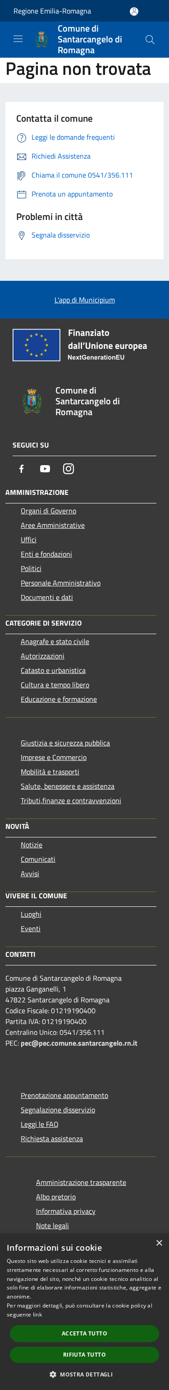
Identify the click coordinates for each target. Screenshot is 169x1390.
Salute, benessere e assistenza (67, 786)
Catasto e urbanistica (53, 670)
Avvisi (30, 873)
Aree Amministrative (53, 525)
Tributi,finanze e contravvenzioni (71, 800)
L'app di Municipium (85, 299)
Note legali (52, 1225)
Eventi (31, 928)
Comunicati (38, 859)
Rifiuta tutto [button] (84, 1354)
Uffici (29, 539)
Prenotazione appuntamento (64, 1095)
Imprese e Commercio (54, 757)
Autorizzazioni (42, 655)
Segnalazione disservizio (58, 1109)
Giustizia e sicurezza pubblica (65, 742)
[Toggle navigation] (18, 38)
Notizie (31, 844)
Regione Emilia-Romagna (52, 10)
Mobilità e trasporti (50, 771)
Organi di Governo (48, 510)
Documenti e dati (47, 597)
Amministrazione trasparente (81, 1182)
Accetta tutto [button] (84, 1333)
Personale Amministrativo (60, 582)
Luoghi (31, 914)
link (37, 1314)
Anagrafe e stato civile (55, 641)
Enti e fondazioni (46, 554)
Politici (31, 568)
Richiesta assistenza (52, 1138)
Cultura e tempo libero (55, 684)
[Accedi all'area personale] (134, 11)
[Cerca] (150, 39)
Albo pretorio (56, 1196)
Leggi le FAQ (40, 1124)
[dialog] (84, 1312)
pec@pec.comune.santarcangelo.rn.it (79, 1043)
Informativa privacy (66, 1211)
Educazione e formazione (59, 699)
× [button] (158, 1243)
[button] (84, 1374)
